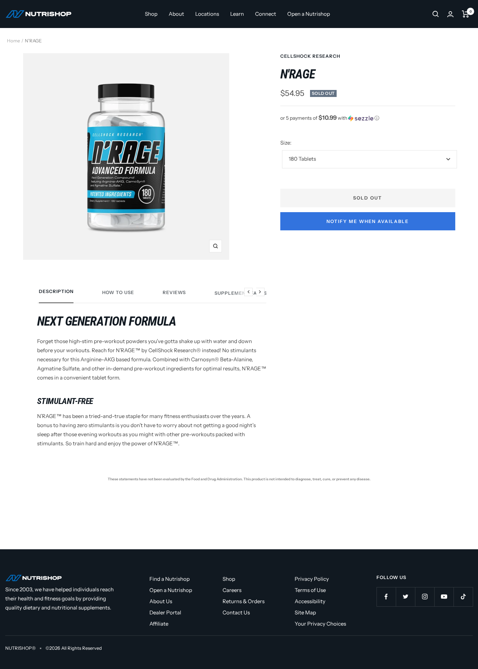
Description (56, 291)
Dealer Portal (165, 612)
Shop (151, 14)
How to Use (118, 292)
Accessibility (310, 601)
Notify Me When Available (367, 221)
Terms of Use (310, 590)
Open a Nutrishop (308, 14)
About (176, 14)
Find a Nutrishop (169, 579)
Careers (232, 590)
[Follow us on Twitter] (405, 596)
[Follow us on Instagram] (424, 596)
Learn (237, 14)
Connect (265, 14)
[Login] (450, 14)
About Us (160, 601)
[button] (367, 117)
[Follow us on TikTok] (463, 596)
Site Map (305, 612)
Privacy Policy (312, 579)
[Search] (436, 14)
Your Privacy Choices (320, 623)
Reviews (174, 292)
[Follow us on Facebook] (386, 596)
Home (13, 40)
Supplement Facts (241, 293)
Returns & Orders (244, 601)
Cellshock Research (310, 56)
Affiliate (158, 623)
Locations (207, 14)
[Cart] (465, 14)
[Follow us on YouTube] (444, 596)
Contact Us (236, 612)
